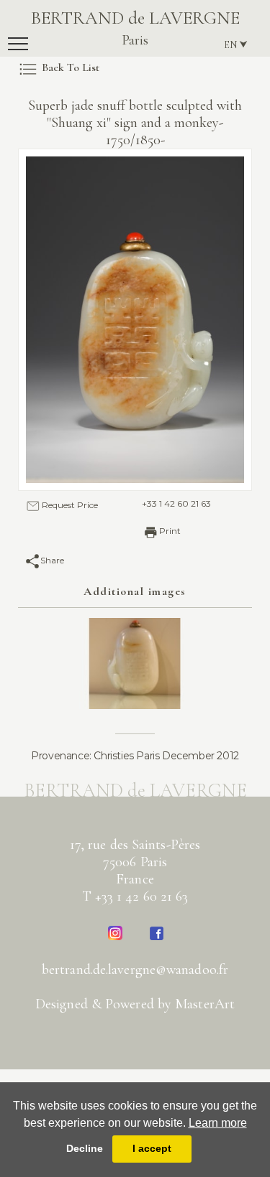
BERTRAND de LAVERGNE (135, 28)
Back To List (70, 67)
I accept (151, 1148)
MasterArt (205, 1004)
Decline (84, 1148)
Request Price (70, 505)
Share (52, 560)
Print (170, 530)
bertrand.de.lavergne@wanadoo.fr (135, 969)
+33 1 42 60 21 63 (176, 503)
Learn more (218, 1123)
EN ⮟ (236, 45)
